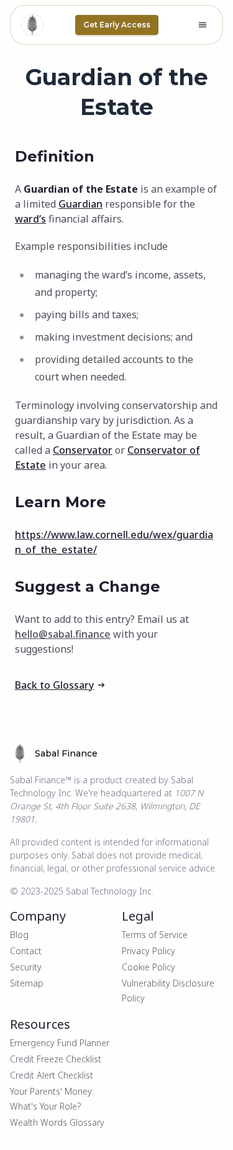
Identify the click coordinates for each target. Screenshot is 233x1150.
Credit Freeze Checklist (55, 1059)
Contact (26, 951)
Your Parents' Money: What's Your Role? (52, 1098)
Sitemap (26, 983)
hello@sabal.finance (63, 634)
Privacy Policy (148, 951)
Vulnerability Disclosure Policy (168, 990)
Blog (19, 935)
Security (26, 967)
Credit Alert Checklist (51, 1075)
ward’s (30, 219)
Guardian (80, 204)
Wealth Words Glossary (57, 1122)
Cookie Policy (148, 967)
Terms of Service (155, 935)
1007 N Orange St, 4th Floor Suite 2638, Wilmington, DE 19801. (106, 806)
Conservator (82, 450)
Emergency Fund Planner (59, 1043)
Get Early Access (116, 24)
